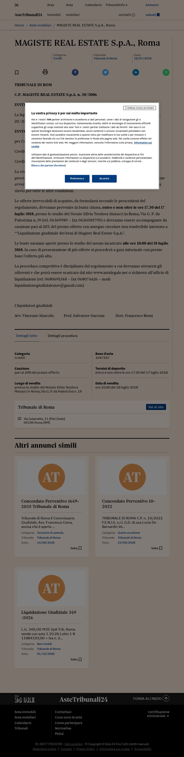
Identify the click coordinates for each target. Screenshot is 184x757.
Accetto (104, 178)
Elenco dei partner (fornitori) (48, 165)
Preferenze (77, 178)
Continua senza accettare (139, 107)
